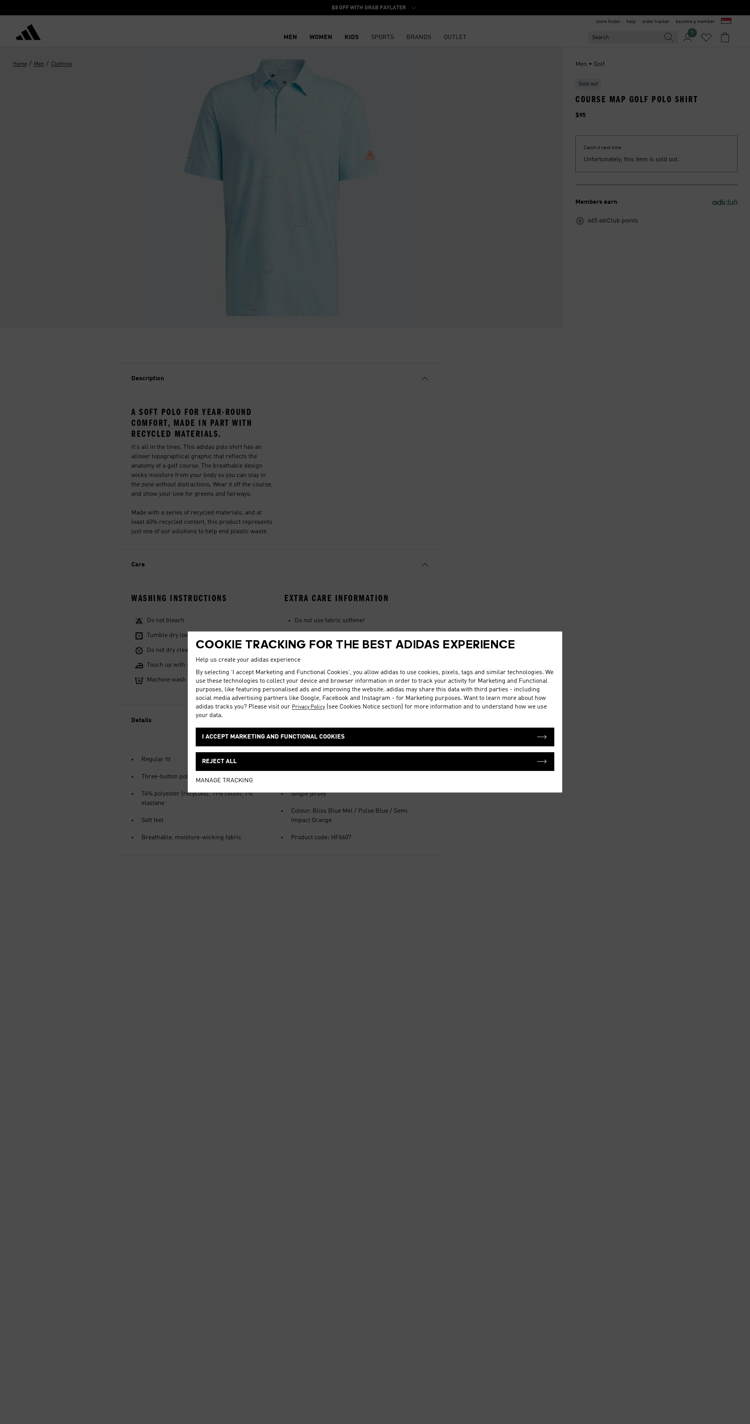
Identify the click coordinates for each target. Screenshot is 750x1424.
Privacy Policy (308, 707)
